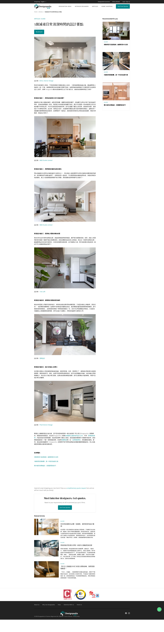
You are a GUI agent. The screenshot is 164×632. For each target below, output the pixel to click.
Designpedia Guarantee (104, 1)
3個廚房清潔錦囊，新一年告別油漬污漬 (46, 461)
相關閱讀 (64, 440)
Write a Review (116, 1)
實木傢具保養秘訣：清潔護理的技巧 (45, 466)
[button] (40, 1)
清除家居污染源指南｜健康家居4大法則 (46, 457)
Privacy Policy (76, 616)
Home (35, 12)
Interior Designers (82, 6)
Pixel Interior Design (46, 425)
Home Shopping (106, 6)
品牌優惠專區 (76, 440)
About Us (36, 604)
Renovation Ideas (65, 6)
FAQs (59, 604)
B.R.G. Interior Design (46, 81)
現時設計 (42, 358)
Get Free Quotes (123, 6)
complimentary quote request (76, 488)
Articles (95, 6)
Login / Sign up (126, 1)
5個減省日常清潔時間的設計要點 (53, 12)
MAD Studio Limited (46, 160)
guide (43, 19)
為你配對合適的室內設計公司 (74, 436)
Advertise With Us (69, 604)
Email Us (79, 604)
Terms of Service (68, 616)
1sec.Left (42, 292)
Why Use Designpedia (48, 604)
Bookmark (39, 32)
